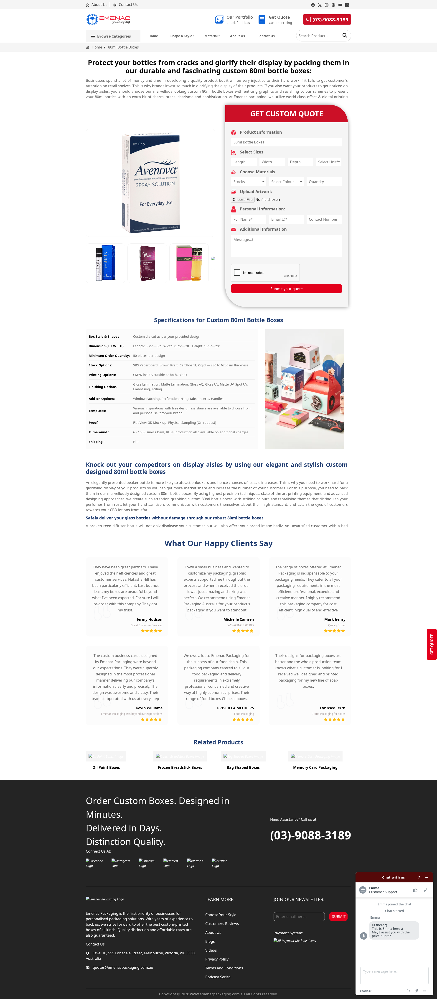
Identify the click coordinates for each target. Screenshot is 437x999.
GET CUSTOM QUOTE (286, 113)
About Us (99, 4)
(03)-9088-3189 (310, 835)
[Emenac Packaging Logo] (105, 899)
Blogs (210, 941)
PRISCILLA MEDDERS (235, 707)
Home (153, 36)
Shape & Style (181, 36)
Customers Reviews (222, 923)
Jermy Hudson (150, 619)
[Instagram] (326, 4)
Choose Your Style (220, 914)
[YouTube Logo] (223, 863)
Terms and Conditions (224, 968)
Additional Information (263, 229)
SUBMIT (339, 916)
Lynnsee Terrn (333, 707)
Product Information (260, 132)
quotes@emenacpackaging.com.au (122, 967)
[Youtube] (340, 4)
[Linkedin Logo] (150, 863)
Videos (211, 950)
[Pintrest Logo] (174, 863)
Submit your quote (286, 288)
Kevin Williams (149, 707)
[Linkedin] (347, 4)
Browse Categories (114, 36)
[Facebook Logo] (97, 863)
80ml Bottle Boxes (123, 47)
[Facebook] (313, 4)
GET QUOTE (431, 644)
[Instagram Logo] (124, 863)
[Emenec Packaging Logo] (108, 19)
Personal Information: (262, 209)
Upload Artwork (255, 191)
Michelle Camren (239, 619)
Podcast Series (218, 976)
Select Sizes (251, 152)
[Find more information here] (394, 934)
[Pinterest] (333, 4)
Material (211, 36)
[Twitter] (320, 4)
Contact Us (128, 4)
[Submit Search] (345, 35)
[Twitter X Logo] (198, 863)
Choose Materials (257, 171)
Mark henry (335, 619)
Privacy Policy (217, 959)
